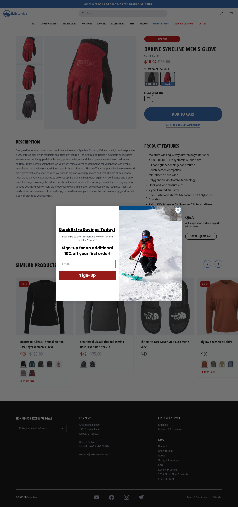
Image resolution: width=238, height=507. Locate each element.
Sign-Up (87, 275)
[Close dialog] (178, 210)
